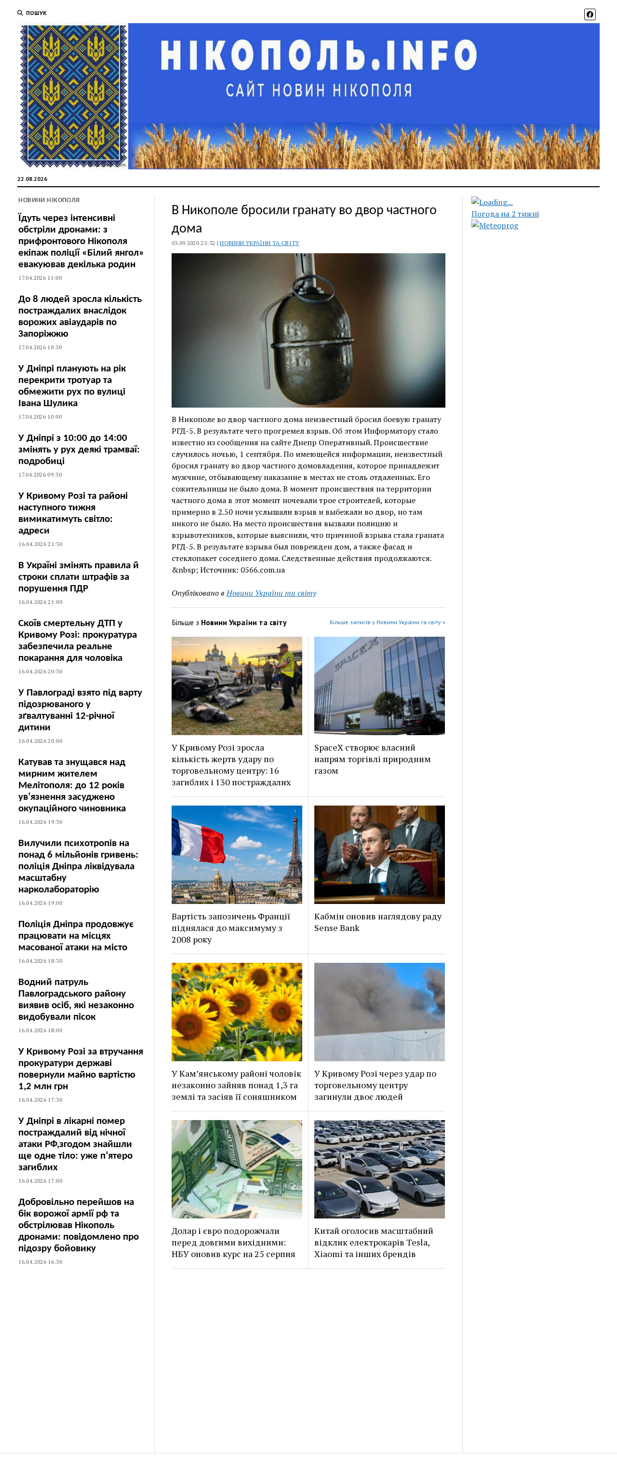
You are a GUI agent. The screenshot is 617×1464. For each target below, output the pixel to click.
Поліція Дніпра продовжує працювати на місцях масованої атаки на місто (76, 936)
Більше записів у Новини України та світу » (387, 622)
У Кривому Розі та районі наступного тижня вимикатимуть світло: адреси (73, 513)
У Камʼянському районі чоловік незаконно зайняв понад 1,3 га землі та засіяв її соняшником (236, 1084)
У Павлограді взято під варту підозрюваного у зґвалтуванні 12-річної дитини (80, 710)
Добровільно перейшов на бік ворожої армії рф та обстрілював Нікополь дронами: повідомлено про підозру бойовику (78, 1225)
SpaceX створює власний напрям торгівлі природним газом (372, 758)
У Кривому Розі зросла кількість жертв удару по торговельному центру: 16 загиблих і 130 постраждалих (231, 764)
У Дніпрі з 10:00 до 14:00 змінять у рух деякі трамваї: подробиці (79, 449)
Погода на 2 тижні (505, 213)
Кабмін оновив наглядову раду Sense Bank (378, 921)
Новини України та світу (259, 242)
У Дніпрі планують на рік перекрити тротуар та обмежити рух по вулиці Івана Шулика (72, 386)
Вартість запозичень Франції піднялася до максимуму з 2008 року (231, 927)
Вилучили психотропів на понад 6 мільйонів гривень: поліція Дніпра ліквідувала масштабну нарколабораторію (78, 866)
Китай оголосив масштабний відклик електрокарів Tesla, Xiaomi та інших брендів (373, 1242)
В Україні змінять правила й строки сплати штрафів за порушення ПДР (78, 577)
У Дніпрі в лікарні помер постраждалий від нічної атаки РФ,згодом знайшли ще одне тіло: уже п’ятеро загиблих (75, 1144)
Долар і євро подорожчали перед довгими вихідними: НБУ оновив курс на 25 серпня (233, 1242)
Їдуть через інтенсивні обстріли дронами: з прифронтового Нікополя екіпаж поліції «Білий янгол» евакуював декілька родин (81, 241)
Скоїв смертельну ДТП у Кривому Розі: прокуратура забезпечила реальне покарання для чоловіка (77, 640)
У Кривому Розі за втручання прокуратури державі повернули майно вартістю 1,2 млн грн (80, 1069)
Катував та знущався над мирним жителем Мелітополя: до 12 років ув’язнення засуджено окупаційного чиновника (72, 785)
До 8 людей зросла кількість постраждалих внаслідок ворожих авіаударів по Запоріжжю (80, 316)
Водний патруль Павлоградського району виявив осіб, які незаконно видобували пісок (76, 999)
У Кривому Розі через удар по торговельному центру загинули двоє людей (375, 1084)
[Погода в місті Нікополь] (543, 202)
